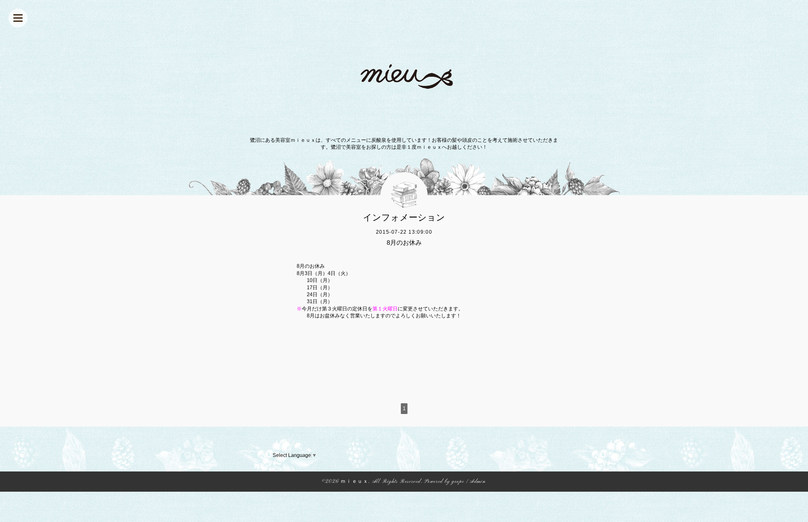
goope (458, 481)
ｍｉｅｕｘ (354, 481)
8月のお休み (404, 242)
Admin (477, 481)
